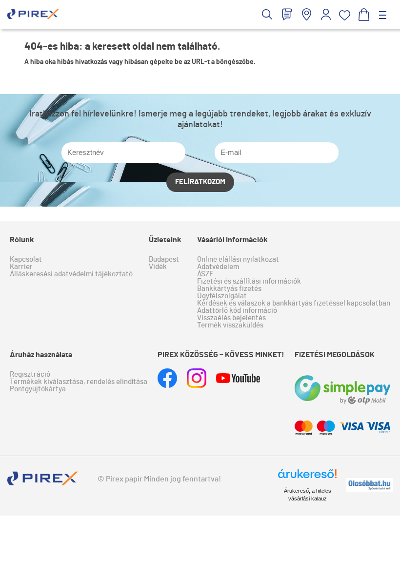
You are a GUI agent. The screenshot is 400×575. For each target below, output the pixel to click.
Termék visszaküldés (230, 325)
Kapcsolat (26, 259)
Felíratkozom (200, 182)
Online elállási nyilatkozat (238, 259)
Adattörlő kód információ (237, 310)
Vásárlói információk (232, 240)
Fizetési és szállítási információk (249, 281)
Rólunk (22, 240)
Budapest (164, 259)
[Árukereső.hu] (307, 478)
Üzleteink (165, 240)
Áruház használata (41, 355)
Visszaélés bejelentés (231, 318)
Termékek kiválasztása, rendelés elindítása (78, 381)
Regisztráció (30, 374)
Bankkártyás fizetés (229, 288)
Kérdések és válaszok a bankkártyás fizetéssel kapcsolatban (293, 303)
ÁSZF (205, 274)
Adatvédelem (218, 266)
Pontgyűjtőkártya (38, 389)
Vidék (158, 266)
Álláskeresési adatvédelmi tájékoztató (71, 274)
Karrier (21, 266)
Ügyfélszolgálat (222, 296)
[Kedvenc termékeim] (345, 15)
